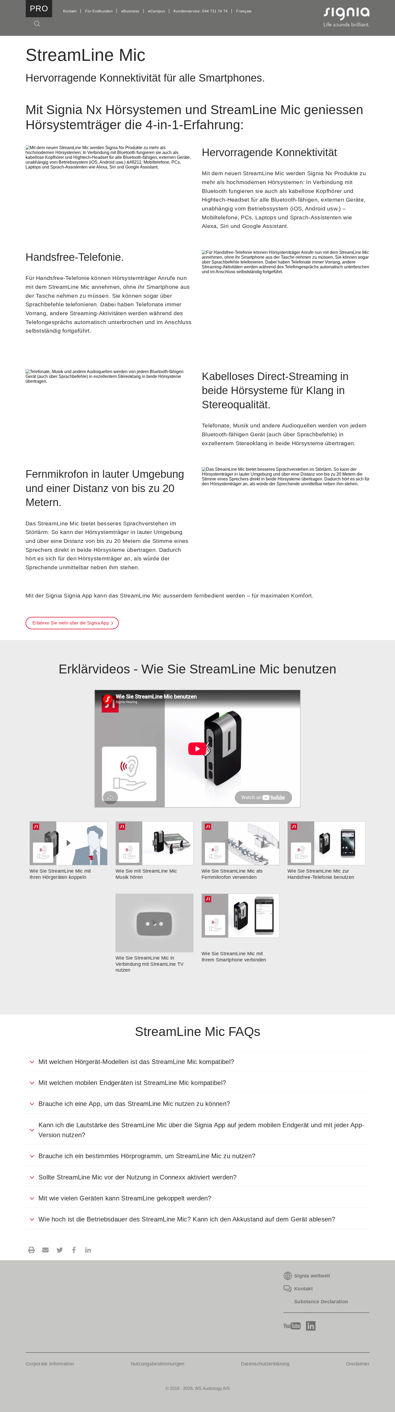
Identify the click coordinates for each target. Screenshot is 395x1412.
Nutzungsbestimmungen (158, 1364)
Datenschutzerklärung (265, 1364)
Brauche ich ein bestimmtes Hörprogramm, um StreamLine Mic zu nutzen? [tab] (146, 1156)
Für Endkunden (99, 11)
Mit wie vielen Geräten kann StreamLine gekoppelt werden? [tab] (124, 1198)
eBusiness (130, 11)
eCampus (156, 11)
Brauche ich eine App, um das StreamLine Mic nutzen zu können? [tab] (134, 1103)
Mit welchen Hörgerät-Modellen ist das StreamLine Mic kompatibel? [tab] (136, 1061)
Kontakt (70, 11)
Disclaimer (357, 1364)
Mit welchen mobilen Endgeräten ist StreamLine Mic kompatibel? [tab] (132, 1082)
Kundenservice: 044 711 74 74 (201, 11)
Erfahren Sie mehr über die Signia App (71, 623)
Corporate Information (50, 1364)
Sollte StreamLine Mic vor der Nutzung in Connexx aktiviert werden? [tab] (137, 1177)
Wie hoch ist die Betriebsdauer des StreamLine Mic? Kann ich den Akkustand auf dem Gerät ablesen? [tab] (186, 1219)
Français (244, 11)
